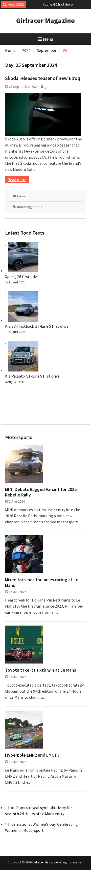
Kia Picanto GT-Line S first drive (32, 376)
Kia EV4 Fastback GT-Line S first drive (37, 326)
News (21, 196)
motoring (24, 206)
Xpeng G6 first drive (58, 2)
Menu (48, 39)
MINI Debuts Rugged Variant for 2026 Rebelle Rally (41, 492)
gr (46, 86)
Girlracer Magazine (45, 20)
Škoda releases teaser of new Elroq (42, 78)
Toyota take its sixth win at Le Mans (40, 670)
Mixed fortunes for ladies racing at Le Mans (41, 582)
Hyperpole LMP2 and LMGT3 (32, 755)
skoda (37, 206)
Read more (17, 179)
